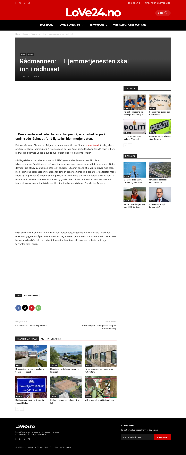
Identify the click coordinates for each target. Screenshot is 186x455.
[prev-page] (17, 409)
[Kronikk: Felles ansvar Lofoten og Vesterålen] (135, 169)
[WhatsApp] (38, 308)
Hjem (17, 34)
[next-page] (22, 409)
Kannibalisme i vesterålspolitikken (31, 325)
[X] (29, 3)
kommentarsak (92, 145)
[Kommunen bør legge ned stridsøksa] (160, 169)
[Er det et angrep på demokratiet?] (160, 194)
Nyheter (30, 55)
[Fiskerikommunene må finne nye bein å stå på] (135, 102)
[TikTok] (24, 3)
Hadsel (25, 34)
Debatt (126, 176)
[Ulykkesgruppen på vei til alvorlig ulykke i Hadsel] (31, 387)
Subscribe (162, 437)
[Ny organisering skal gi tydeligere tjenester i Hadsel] (31, 356)
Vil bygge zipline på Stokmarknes (99, 400)
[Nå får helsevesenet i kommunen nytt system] (101, 356)
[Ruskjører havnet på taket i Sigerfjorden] (160, 126)
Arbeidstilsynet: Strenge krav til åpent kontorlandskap (99, 327)
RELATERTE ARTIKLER (27, 339)
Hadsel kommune (31, 295)
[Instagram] (20, 3)
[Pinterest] (32, 308)
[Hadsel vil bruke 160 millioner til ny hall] (66, 387)
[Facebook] (15, 3)
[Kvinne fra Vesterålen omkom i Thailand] (135, 126)
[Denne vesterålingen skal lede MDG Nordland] (135, 194)
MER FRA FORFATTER (51, 339)
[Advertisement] (66, 108)
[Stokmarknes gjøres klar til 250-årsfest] (160, 102)
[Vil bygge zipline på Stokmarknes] (101, 387)
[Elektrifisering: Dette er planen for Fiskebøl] (66, 356)
